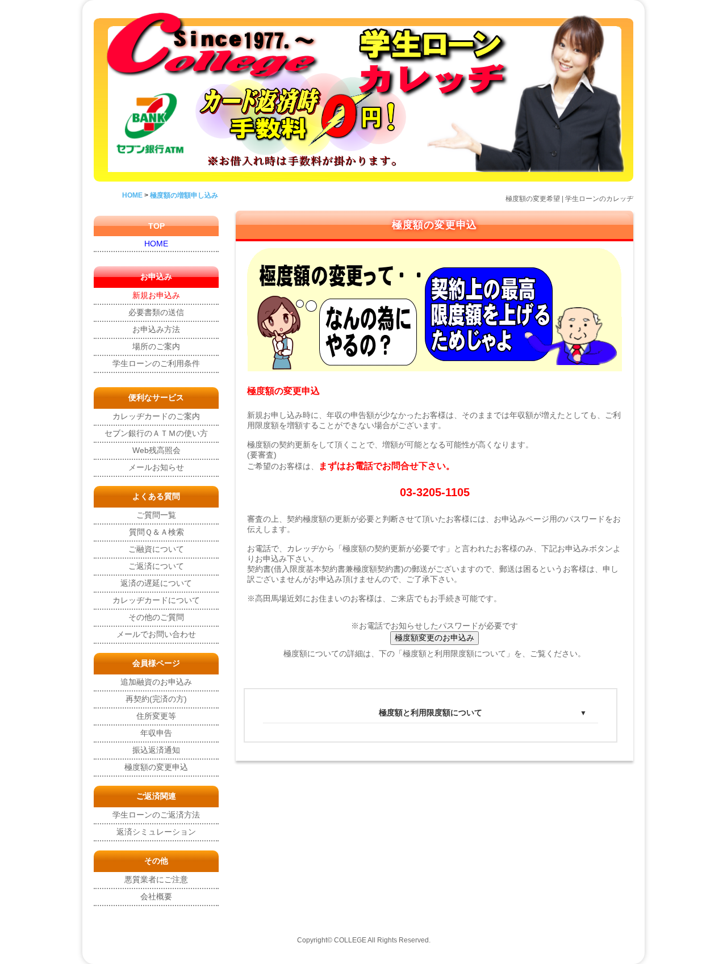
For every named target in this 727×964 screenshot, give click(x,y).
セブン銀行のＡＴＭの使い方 (156, 433)
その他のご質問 (156, 617)
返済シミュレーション (156, 831)
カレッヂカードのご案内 (156, 416)
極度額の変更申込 (156, 767)
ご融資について (156, 549)
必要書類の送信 (156, 312)
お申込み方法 (156, 329)
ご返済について (156, 566)
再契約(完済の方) (156, 698)
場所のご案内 (156, 346)
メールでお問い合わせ (156, 634)
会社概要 (156, 896)
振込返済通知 (156, 750)
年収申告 (156, 732)
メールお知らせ (156, 467)
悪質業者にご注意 (156, 879)
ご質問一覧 (156, 514)
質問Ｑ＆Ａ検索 (156, 532)
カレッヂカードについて (156, 600)
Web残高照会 (156, 450)
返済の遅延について (156, 583)
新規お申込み (156, 295)
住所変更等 (156, 715)
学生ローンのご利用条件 (156, 363)
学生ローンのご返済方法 (156, 814)
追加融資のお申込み (156, 681)
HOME (156, 243)
